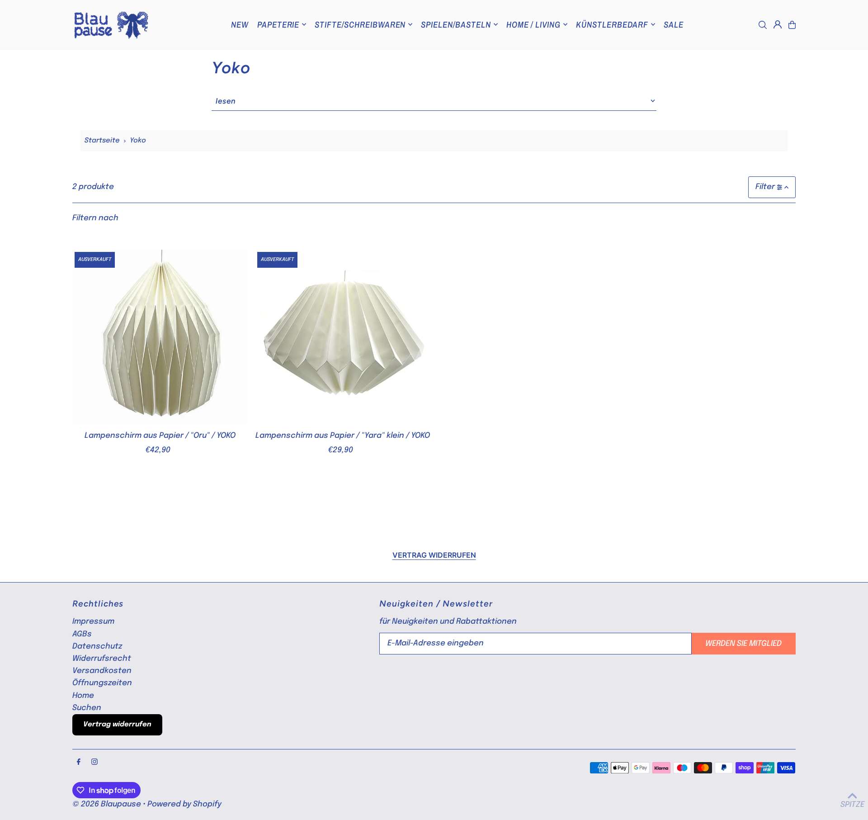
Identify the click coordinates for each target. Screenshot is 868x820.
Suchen (86, 708)
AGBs (82, 634)
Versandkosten (102, 671)
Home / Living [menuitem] (533, 24)
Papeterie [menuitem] (278, 24)
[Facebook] (78, 762)
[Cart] (792, 25)
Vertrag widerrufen (434, 554)
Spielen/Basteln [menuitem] (456, 24)
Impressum (93, 622)
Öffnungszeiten (102, 683)
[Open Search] (763, 25)
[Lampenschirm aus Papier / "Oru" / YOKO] (160, 337)
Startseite (102, 140)
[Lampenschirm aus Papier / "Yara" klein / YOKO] (342, 337)
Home (83, 696)
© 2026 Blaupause (106, 804)
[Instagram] (94, 762)
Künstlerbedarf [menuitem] (612, 24)
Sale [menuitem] (674, 24)
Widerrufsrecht (101, 659)
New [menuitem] (240, 24)
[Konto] (778, 24)
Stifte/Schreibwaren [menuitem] (360, 24)
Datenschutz (97, 646)
